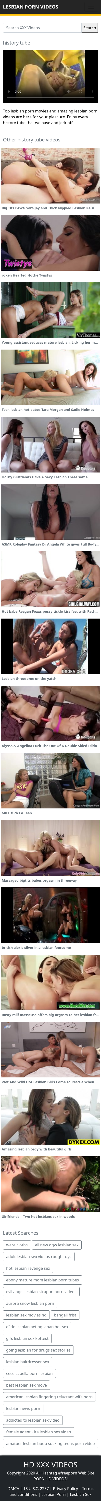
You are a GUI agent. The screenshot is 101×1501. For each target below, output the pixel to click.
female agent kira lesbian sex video (38, 1432)
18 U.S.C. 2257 (36, 1488)
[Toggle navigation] (91, 7)
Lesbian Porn (53, 1494)
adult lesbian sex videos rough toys (38, 1256)
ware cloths (17, 1245)
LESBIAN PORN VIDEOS (30, 6)
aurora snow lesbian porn (30, 1303)
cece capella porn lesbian (29, 1373)
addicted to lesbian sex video (33, 1420)
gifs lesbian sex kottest (27, 1338)
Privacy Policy (65, 1488)
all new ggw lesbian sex (56, 1245)
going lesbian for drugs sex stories (38, 1350)
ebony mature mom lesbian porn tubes (42, 1280)
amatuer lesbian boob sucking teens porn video (50, 1443)
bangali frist (65, 1315)
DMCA (13, 1488)
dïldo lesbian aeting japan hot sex (37, 1326)
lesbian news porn (23, 1408)
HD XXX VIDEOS (50, 1465)
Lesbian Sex (80, 1494)
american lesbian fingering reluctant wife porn (49, 1396)
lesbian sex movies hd (26, 1315)
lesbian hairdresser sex (27, 1361)
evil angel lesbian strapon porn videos (41, 1291)
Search (89, 27)
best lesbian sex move (26, 1385)
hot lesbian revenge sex (28, 1268)
